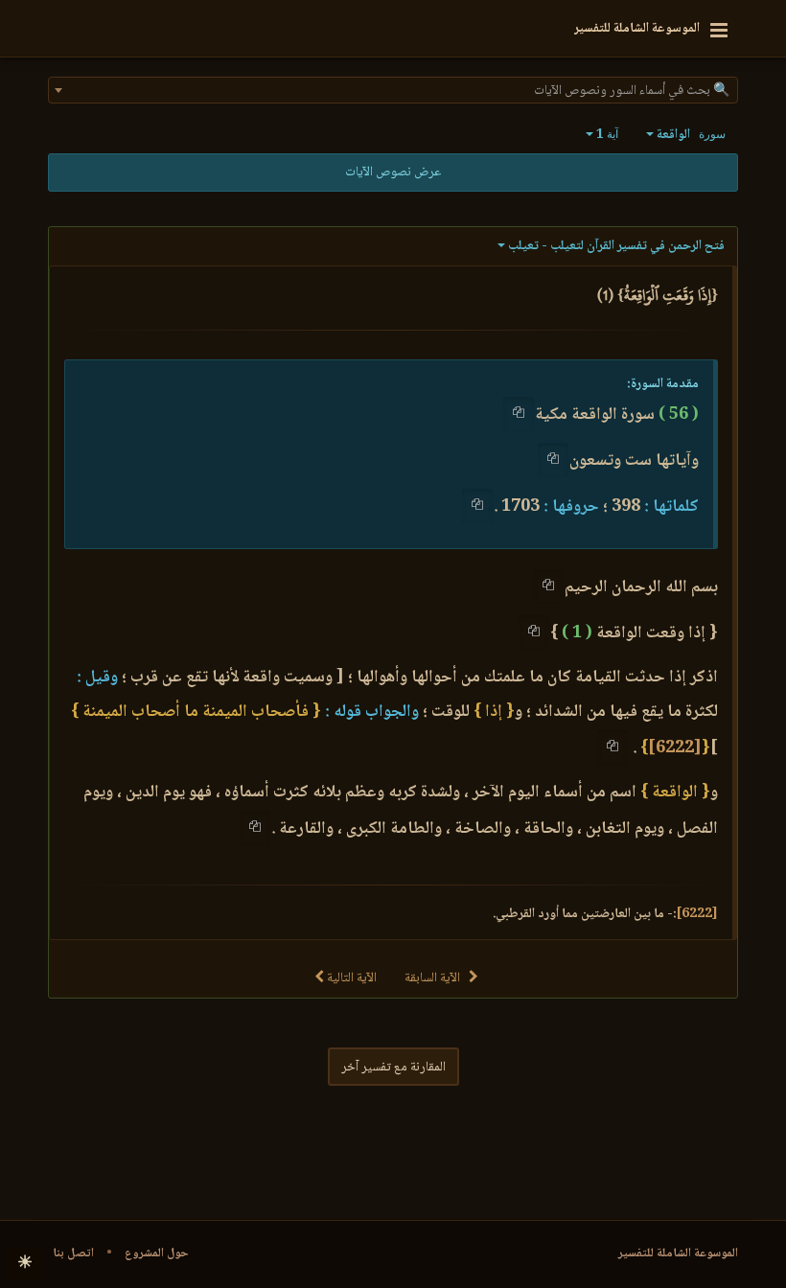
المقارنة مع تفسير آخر (393, 1067)
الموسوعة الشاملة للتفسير (678, 1253)
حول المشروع (157, 1253)
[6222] (675, 748)
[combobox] (393, 90)
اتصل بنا (73, 1253)
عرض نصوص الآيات (393, 172)
